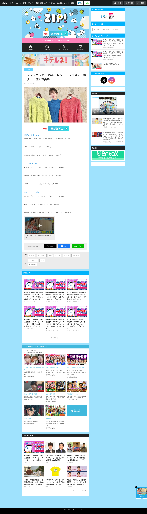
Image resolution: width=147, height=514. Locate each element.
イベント (67, 3)
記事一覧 (47, 49)
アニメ (53, 3)
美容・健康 (75, 255)
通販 (72, 3)
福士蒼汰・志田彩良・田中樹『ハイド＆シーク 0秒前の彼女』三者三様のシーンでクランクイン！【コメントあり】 (76, 458)
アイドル (31, 255)
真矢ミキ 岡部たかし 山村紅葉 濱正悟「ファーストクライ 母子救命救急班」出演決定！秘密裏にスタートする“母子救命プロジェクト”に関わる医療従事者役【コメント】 (76, 482)
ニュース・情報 (21, 3)
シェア (66, 246)
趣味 (50, 255)
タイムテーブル (63, 49)
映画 (41, 3)
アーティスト (42, 255)
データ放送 (80, 49)
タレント (57, 255)
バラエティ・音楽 (33, 3)
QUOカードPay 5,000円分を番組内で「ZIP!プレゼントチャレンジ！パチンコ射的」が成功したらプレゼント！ (33, 458)
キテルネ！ (28, 69)
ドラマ (12, 3)
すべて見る (55, 338)
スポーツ (47, 3)
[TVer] (80, 3)
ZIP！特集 (96, 29)
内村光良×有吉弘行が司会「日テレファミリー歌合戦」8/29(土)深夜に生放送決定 (55, 458)
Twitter (103, 80)
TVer (55, 128)
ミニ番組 (60, 3)
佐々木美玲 (32, 264)
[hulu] (87, 3)
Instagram (111, 80)
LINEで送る (77, 246)
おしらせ (115, 29)
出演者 (31, 49)
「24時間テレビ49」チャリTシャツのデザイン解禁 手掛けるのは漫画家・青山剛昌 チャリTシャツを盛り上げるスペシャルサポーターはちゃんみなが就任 (55, 482)
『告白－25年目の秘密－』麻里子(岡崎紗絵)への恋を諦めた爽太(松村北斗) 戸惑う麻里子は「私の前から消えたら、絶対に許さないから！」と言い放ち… (34, 482)
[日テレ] (4, 3)
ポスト (52, 246)
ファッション (33, 260)
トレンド (66, 255)
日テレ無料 (112, 16)
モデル (42, 260)
